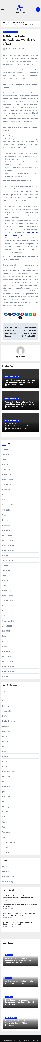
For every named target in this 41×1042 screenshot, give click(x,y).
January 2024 (7, 601)
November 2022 (8, 671)
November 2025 (8, 495)
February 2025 (7, 535)
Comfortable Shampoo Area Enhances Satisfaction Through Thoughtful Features (18, 960)
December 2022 (8, 666)
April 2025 (6, 525)
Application (6, 691)
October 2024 (7, 555)
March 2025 (6, 530)
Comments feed (8, 877)
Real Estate (6, 797)
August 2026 (7, 449)
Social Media (6, 812)
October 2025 (7, 500)
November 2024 (8, 550)
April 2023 (6, 646)
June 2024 (6, 575)
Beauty (5, 701)
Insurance (6, 777)
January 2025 (7, 540)
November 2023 (8, 611)
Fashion (5, 736)
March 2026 (6, 475)
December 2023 (8, 606)
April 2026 (6, 470)
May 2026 (6, 465)
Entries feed (6, 872)
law (3, 782)
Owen (10, 49)
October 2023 (7, 616)
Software (5, 817)
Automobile (6, 696)
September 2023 (8, 621)
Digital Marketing (8, 721)
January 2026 (7, 485)
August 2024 (7, 565)
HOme (4, 766)
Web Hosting (7, 847)
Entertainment (7, 731)
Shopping (5, 807)
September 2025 (8, 505)
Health (4, 761)
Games (4, 751)
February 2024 (7, 596)
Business (5, 706)
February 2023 (7, 656)
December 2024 (8, 545)
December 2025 (8, 490)
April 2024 (6, 586)
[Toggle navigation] (2, 9)
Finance (5, 741)
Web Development (9, 842)
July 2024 (6, 570)
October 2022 (7, 676)
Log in (4, 867)
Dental (4, 716)
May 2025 (6, 520)
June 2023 (6, 636)
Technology (6, 832)
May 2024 (6, 581)
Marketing (6, 787)
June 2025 (6, 515)
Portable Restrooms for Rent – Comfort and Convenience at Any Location (18, 426)
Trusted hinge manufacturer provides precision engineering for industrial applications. (19, 382)
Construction (7, 711)
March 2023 (6, 651)
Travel (4, 837)
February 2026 (7, 480)
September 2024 (8, 560)
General (5, 756)
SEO (3, 802)
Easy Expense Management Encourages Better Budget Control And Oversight (19, 1002)
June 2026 (6, 459)
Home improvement (10, 32)
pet (3, 792)
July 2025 (6, 510)
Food (4, 746)
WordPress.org (7, 882)
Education (6, 726)
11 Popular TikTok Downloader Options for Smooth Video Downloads (17, 1023)
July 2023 (6, 631)
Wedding (5, 852)
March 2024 (6, 591)
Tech (4, 827)
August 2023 (7, 626)
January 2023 (7, 661)
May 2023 (6, 641)
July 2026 (6, 454)
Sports (4, 822)
